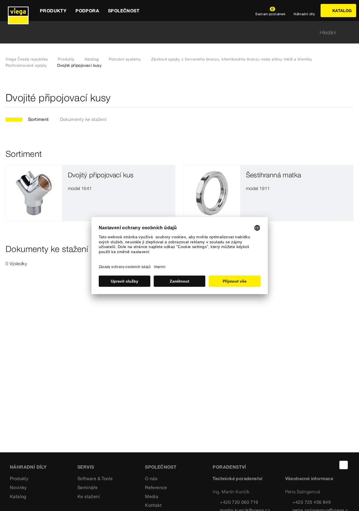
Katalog (92, 59)
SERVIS (85, 467)
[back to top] (343, 465)
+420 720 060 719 (239, 502)
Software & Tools (94, 478)
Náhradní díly (28, 467)
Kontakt (153, 505)
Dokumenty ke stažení (83, 119)
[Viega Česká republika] (18, 10)
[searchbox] (175, 32)
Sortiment (38, 119)
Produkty (66, 59)
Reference (156, 487)
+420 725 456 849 (312, 502)
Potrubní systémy (125, 59)
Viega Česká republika (27, 59)
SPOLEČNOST (160, 467)
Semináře (87, 487)
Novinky (18, 487)
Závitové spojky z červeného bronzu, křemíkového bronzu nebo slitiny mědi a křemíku (231, 59)
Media (151, 496)
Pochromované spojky (26, 65)
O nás (151, 478)
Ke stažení (88, 496)
